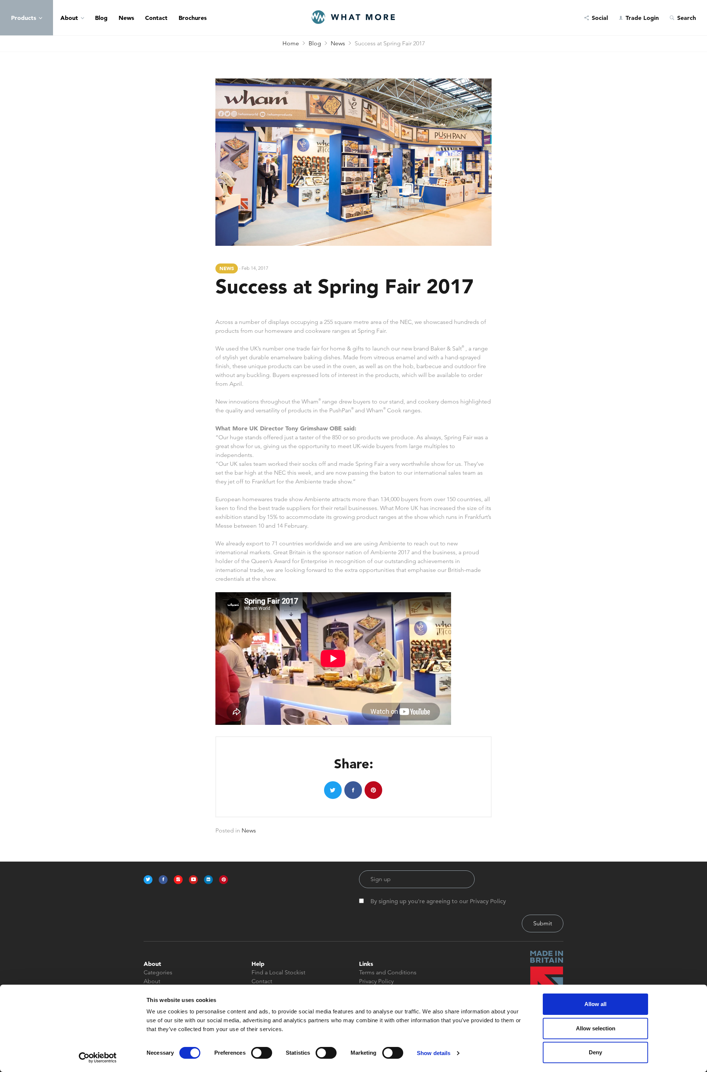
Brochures (193, 17)
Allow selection (595, 1028)
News (126, 17)
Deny (595, 1052)
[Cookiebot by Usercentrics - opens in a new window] (98, 1057)
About (69, 17)
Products (23, 17)
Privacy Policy (376, 981)
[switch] (261, 1053)
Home (290, 43)
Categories (158, 972)
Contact (156, 17)
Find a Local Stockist (278, 972)
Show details (433, 1053)
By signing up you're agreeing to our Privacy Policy (438, 901)
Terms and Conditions (387, 972)
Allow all (595, 1004)
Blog (101, 17)
